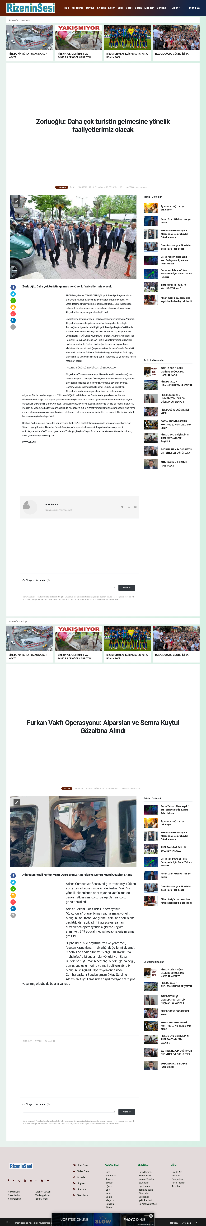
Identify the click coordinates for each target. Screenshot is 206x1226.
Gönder (127, 587)
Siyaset (101, 7)
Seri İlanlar (144, 1197)
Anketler (176, 1175)
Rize (66, 7)
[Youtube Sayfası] (26, 1180)
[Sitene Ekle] (49, 1180)
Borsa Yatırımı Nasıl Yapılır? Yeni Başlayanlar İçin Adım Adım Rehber (175, 260)
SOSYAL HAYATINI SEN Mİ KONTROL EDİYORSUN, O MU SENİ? (176, 424)
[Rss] (38, 1180)
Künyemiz (82, 1189)
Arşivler (81, 1183)
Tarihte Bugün (146, 1189)
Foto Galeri (83, 1165)
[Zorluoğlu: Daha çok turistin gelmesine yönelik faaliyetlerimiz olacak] (73, 236)
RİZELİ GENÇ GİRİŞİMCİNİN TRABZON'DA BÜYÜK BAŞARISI (175, 438)
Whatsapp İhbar (42, 1195)
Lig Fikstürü (144, 1186)
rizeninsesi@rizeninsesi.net (58, 510)
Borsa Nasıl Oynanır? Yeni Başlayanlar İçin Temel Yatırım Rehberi (176, 273)
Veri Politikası (14, 1198)
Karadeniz (77, 7)
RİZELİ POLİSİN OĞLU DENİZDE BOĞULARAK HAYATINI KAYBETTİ (172, 371)
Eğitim (111, 7)
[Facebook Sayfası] (9, 1180)
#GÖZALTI (49, 1041)
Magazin (149, 7)
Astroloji (176, 1186)
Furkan (113, 888)
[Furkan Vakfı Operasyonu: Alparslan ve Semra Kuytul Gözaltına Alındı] (73, 831)
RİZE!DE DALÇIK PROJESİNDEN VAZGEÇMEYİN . (176, 385)
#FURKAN (28, 1041)
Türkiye (90, 7)
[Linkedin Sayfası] (32, 1180)
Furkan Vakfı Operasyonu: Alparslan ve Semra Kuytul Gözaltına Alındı (174, 234)
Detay (175, 1223)
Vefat (129, 7)
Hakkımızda (14, 1191)
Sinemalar (144, 1193)
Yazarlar (81, 1177)
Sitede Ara (177, 1172)
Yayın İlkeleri (14, 1195)
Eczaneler (144, 1182)
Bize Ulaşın (82, 1195)
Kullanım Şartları (43, 1191)
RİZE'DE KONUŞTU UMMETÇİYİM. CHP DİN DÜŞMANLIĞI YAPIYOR (173, 398)
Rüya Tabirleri (178, 1182)
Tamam (188, 1223)
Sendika (161, 7)
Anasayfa (13, 20)
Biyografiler (177, 1179)
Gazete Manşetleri (148, 1204)
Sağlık (138, 7)
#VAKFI (38, 1041)
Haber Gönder (41, 1198)
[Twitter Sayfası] (15, 1180)
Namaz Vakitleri (146, 1179)
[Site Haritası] (43, 1180)
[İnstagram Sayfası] (21, 1180)
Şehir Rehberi (145, 1200)
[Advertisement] (103, 89)
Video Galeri (83, 1171)
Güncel (109, 1207)
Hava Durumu (145, 1172)
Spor (120, 7)
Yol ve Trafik (145, 1175)
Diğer (175, 7)
